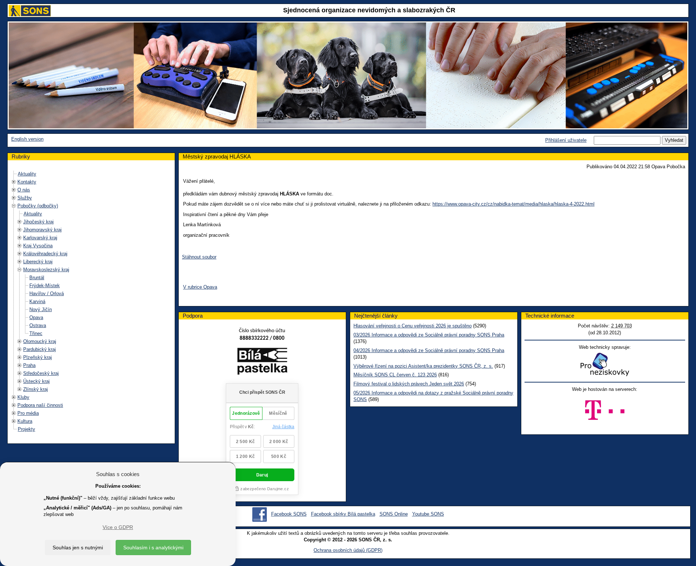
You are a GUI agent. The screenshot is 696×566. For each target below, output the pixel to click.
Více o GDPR (118, 527)
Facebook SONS (289, 514)
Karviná (37, 301)
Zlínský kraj (35, 389)
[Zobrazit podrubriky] (14, 182)
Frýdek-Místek (44, 285)
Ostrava (37, 325)
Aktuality (27, 174)
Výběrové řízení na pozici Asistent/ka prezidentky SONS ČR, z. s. (423, 366)
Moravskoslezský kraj (46, 269)
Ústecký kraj (36, 381)
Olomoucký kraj (39, 341)
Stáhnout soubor (199, 257)
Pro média (28, 413)
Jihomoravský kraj (42, 229)
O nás (23, 190)
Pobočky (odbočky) (37, 205)
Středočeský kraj (41, 373)
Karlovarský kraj (40, 237)
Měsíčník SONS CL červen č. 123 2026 (395, 374)
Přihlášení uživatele (566, 140)
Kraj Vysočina (38, 245)
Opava (36, 317)
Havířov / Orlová (46, 293)
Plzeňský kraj (37, 357)
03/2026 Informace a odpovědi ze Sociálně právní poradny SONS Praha (428, 335)
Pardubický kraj (39, 349)
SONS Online (394, 514)
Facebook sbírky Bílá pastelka (343, 514)
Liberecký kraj (38, 261)
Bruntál (36, 277)
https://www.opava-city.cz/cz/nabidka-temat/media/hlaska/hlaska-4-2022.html (513, 204)
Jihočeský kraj (38, 221)
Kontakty (26, 182)
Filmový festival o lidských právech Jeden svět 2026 (408, 384)
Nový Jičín (40, 309)
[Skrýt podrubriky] (14, 205)
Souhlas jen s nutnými (78, 547)
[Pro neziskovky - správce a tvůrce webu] (604, 364)
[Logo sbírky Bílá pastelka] (262, 362)
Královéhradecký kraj (45, 253)
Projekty (26, 429)
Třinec (35, 333)
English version (27, 139)
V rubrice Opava (200, 287)
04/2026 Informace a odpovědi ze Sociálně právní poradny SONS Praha (428, 350)
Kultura (24, 421)
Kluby (23, 397)
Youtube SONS (428, 514)
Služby (24, 198)
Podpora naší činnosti (40, 405)
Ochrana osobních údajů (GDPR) (348, 550)
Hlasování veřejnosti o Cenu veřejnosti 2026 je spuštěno (412, 326)
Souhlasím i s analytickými (153, 547)
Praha (29, 365)
